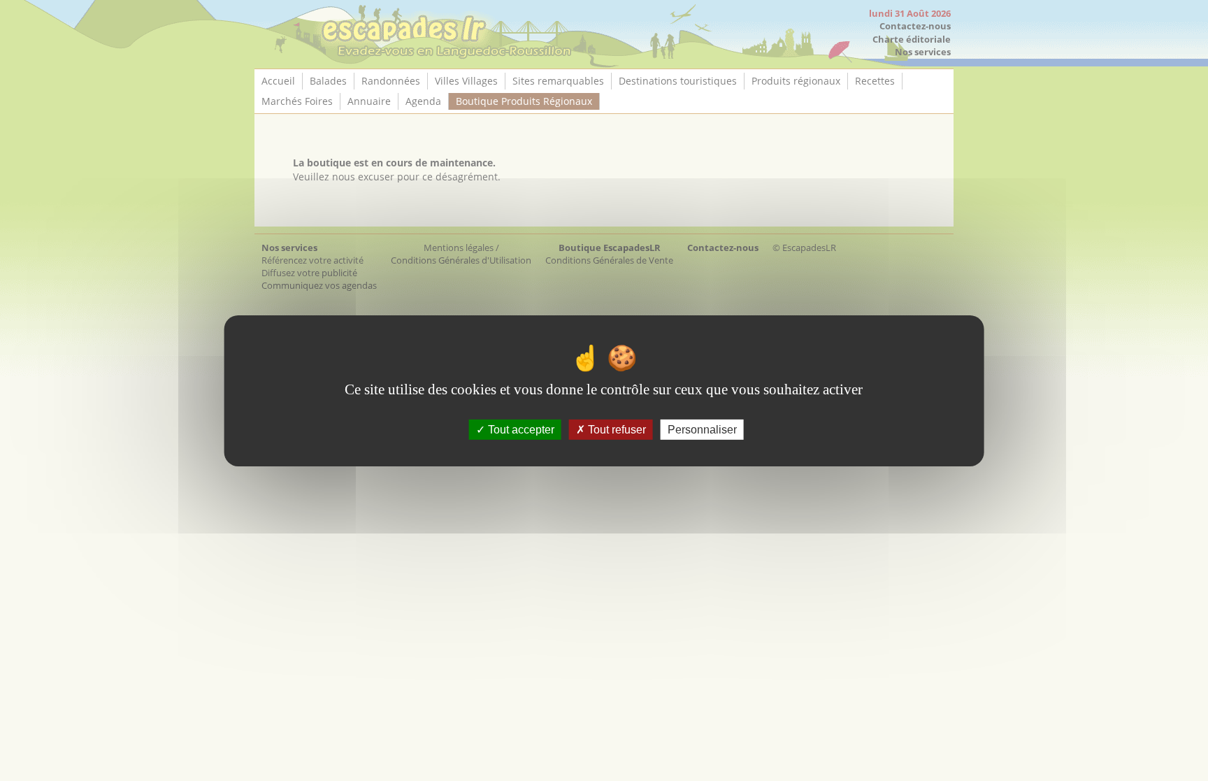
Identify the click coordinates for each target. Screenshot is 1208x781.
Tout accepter (519, 429)
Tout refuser (615, 429)
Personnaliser (702, 429)
